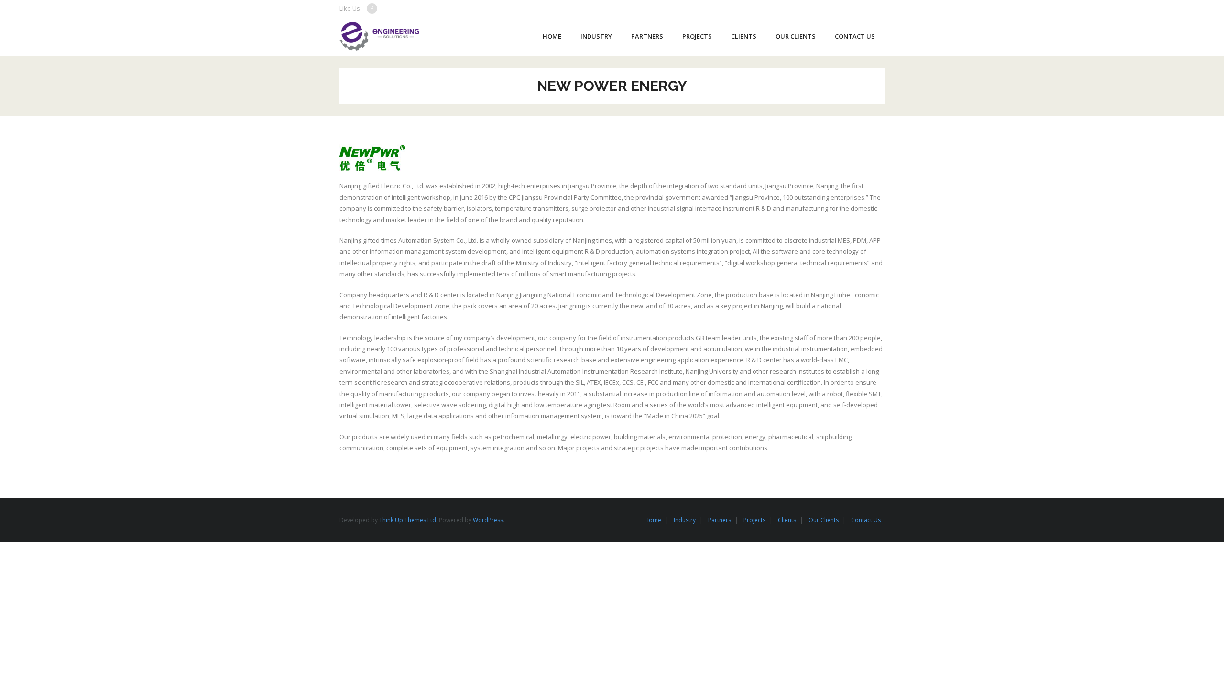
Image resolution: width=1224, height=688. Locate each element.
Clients (787, 520)
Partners (719, 520)
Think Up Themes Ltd (407, 520)
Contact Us (866, 520)
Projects (754, 520)
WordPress (488, 520)
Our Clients (824, 520)
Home (653, 520)
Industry (685, 520)
